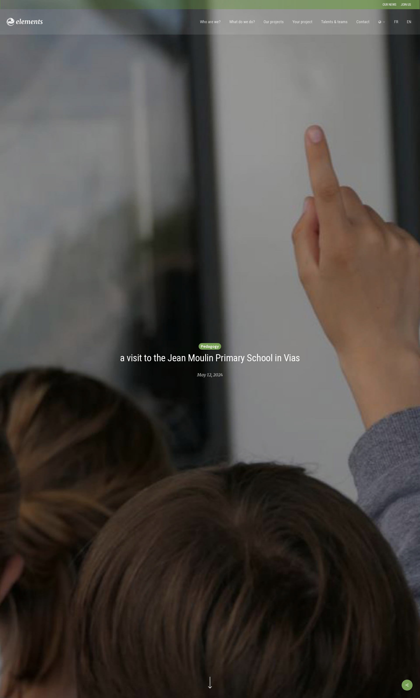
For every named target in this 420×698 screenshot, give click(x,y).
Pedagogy (210, 346)
